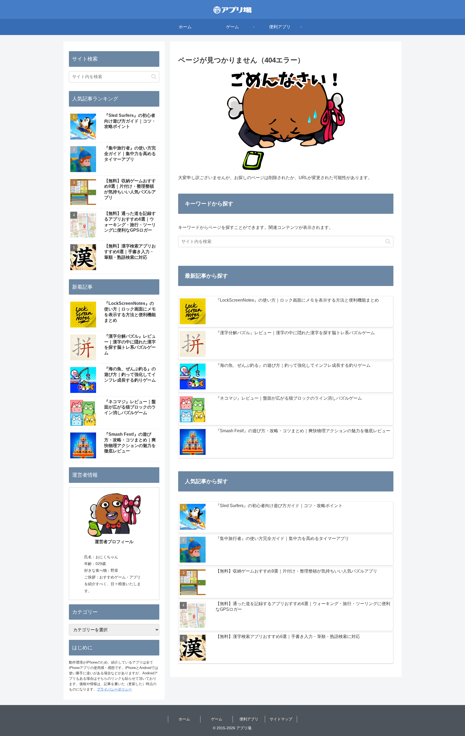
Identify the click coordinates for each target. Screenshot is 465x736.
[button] (388, 241)
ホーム (184, 719)
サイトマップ (281, 719)
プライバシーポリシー (114, 689)
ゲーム (216, 719)
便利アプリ (248, 719)
